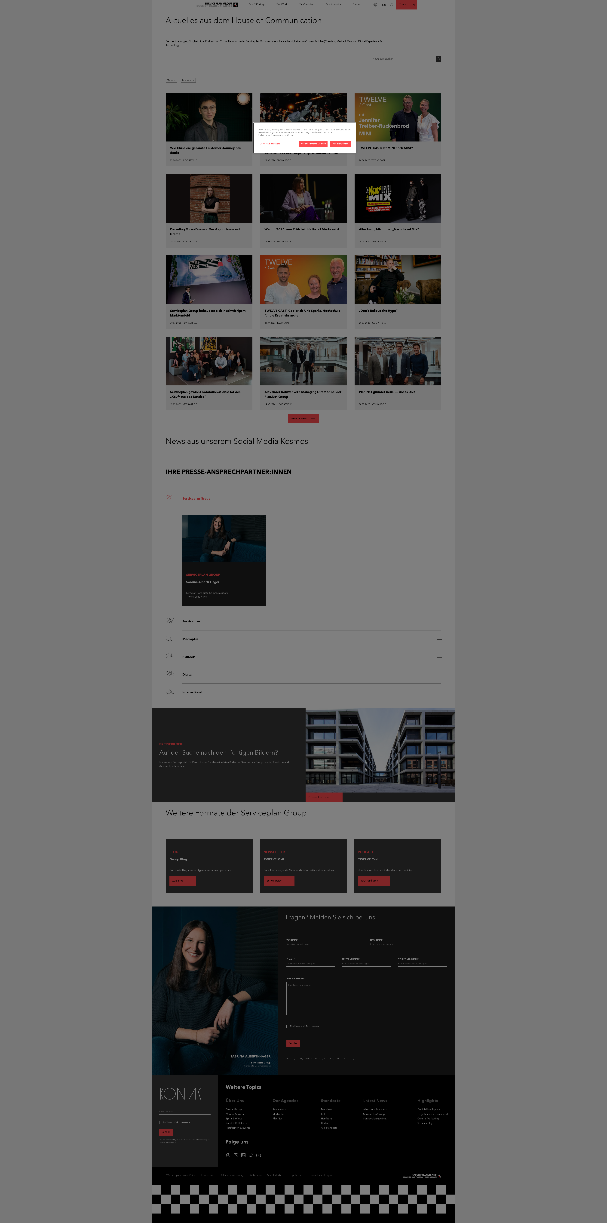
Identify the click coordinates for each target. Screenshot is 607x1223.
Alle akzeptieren (340, 144)
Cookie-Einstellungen (270, 144)
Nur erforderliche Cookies (313, 144)
